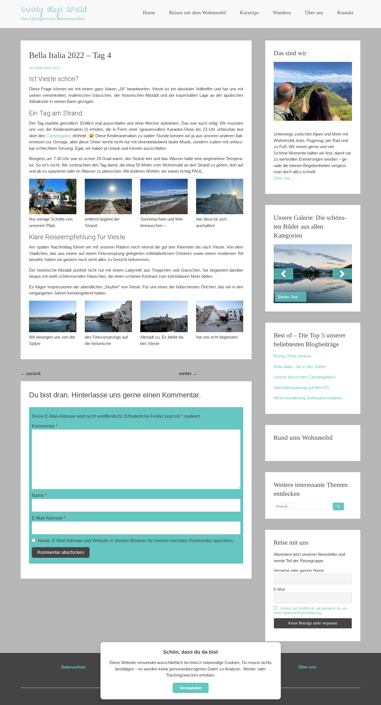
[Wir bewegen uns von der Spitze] (52, 316)
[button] (283, 273)
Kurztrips (249, 12)
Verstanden (191, 687)
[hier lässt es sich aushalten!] (219, 196)
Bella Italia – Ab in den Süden (300, 366)
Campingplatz (58, 135)
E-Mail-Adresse (48, 518)
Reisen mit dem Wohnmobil (197, 12)
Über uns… (284, 178)
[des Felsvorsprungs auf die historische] (108, 316)
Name (39, 495)
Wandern (282, 12)
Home (149, 12)
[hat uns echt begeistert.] (219, 316)
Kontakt (345, 12)
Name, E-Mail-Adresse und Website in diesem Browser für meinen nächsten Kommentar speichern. (136, 540)
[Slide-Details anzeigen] (313, 273)
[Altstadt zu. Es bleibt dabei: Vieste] (164, 316)
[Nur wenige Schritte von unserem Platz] (52, 196)
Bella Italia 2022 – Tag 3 (68, 373)
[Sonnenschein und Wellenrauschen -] (164, 196)
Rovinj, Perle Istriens (292, 356)
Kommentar (44, 426)
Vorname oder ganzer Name (299, 570)
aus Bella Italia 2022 (44, 68)
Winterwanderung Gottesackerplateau (308, 397)
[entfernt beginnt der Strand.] (108, 196)
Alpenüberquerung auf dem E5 (301, 387)
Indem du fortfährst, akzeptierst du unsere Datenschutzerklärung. (311, 610)
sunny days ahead (53, 10)
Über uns (314, 12)
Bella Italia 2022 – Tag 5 (224, 373)
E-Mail (279, 589)
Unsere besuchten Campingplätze (305, 377)
